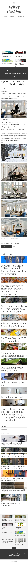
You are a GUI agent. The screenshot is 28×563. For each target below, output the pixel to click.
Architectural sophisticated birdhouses (14, 354)
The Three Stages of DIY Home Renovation (13, 339)
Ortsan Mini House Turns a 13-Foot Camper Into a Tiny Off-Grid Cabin (14, 309)
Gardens (11, 19)
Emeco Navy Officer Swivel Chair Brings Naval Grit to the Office (11, 444)
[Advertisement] (14, 36)
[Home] (14, 2)
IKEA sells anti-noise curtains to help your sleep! (20, 544)
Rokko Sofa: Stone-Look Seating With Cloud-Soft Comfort (13, 491)
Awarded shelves (7, 532)
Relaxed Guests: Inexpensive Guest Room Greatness (20, 520)
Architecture (21, 19)
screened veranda (14, 241)
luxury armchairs (15, 243)
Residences (21, 16)
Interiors (12, 16)
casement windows (5, 243)
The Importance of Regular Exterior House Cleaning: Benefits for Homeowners (12, 503)
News (4, 19)
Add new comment (6, 246)
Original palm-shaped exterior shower (6, 56)
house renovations (5, 238)
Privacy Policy (16, 555)
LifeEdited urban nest (12, 397)
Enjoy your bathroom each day (19, 64)
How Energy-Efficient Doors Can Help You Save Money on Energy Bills (13, 467)
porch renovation (4, 241)
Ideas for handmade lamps (7, 519)
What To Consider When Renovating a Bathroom (13, 325)
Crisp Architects (13, 122)
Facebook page (17, 554)
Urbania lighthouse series (7, 528)
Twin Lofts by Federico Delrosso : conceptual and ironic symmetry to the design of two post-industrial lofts (13, 414)
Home (5, 16)
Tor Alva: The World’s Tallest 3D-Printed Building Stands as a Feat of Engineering (13, 269)
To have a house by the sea (12, 383)
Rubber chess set (7, 63)
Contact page (10, 554)
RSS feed (24, 554)
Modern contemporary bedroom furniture (20, 56)
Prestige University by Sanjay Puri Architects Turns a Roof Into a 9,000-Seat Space (12, 289)
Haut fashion (4, 429)
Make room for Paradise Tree (19, 528)
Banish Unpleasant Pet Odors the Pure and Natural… (7, 541)
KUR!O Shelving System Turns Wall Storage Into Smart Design (12, 479)
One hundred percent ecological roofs (12, 369)
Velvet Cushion (14, 9)
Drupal (15, 561)
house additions (14, 238)
